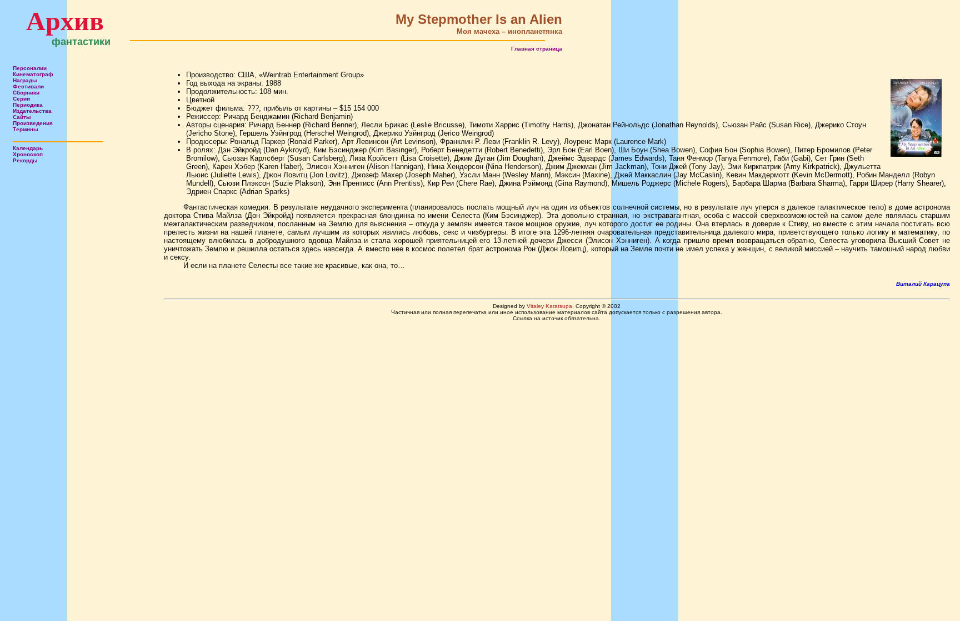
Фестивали (28, 86)
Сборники (26, 93)
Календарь (28, 148)
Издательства (32, 111)
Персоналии (30, 68)
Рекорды (25, 160)
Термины (25, 129)
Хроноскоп (28, 154)
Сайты (22, 117)
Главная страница (536, 49)
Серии (21, 99)
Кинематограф (33, 74)
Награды (25, 80)
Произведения (33, 123)
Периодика (28, 105)
